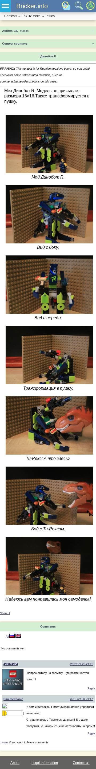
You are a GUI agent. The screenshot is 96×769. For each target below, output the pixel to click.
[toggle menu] (5, 6)
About (14, 763)
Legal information (44, 763)
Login (4, 742)
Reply (91, 688)
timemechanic (13, 699)
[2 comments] (12, 636)
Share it (5, 613)
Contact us (81, 763)
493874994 (10, 664)
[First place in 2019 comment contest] (3, 713)
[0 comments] (18, 636)
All (7, 636)
